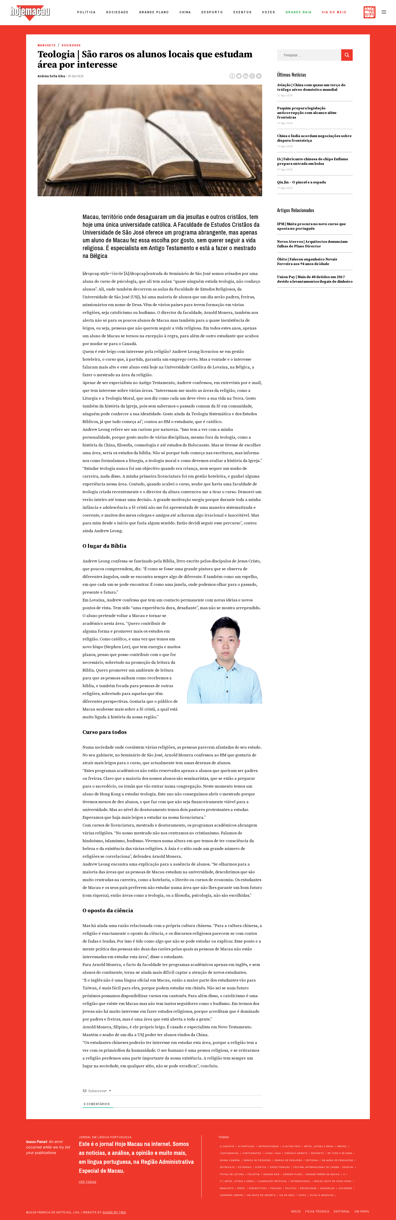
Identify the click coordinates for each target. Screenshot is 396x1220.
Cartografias (229, 1153)
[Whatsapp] (252, 76)
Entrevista (227, 1167)
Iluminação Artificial (272, 1181)
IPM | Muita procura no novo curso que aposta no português (311, 226)
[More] (259, 76)
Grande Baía (299, 12)
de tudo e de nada (340, 1153)
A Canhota (227, 1146)
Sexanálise (327, 1188)
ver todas (87, 1182)
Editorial (312, 1160)
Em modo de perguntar (337, 1160)
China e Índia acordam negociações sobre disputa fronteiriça (314, 138)
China (185, 12)
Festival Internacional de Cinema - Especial (324, 1167)
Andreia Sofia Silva (51, 76)
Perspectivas (258, 1188)
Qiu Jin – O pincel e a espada (301, 182)
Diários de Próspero (257, 1160)
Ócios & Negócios (322, 1195)
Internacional (301, 1181)
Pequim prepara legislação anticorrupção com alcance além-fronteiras (307, 113)
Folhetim (254, 1174)
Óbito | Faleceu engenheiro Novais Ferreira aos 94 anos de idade (307, 261)
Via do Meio (334, 12)
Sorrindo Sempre (231, 1195)
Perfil (241, 1188)
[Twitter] (239, 76)
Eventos (243, 12)
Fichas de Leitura (232, 1174)
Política (86, 12)
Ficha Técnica (317, 1211)
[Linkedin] (245, 76)
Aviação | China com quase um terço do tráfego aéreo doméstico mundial (311, 87)
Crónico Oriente (296, 1153)
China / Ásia (273, 1153)
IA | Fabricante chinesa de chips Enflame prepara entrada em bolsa (312, 161)
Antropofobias (268, 1146)
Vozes (268, 12)
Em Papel (362, 1211)
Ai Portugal (246, 1146)
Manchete (47, 45)
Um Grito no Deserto (261, 1195)
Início (296, 1211)
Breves (341, 1146)
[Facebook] (232, 76)
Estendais (245, 1167)
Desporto (212, 12)
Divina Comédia (230, 1160)
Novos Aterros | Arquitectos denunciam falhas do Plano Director (312, 244)
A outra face (291, 1146)
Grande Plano (154, 12)
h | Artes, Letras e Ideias (237, 1181)
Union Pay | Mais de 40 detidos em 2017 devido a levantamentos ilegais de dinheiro (315, 279)
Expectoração (280, 1167)
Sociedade (117, 12)
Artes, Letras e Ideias (319, 1146)
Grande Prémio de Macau (323, 1174)
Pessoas (276, 1188)
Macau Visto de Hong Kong (333, 1181)
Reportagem (308, 1188)
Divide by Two (114, 1212)
